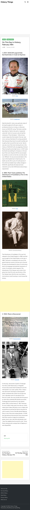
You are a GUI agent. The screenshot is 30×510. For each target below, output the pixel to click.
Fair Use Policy (4, 490)
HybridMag (17, 507)
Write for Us (4, 499)
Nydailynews (17, 119)
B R (4, 47)
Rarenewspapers (17, 338)
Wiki (17, 96)
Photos (4, 39)
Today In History (10, 39)
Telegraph (17, 379)
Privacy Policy (4, 497)
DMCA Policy (4, 493)
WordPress (9, 507)
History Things (7, 2)
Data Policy (3, 495)
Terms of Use (4, 488)
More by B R (7, 438)
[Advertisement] (15, 19)
